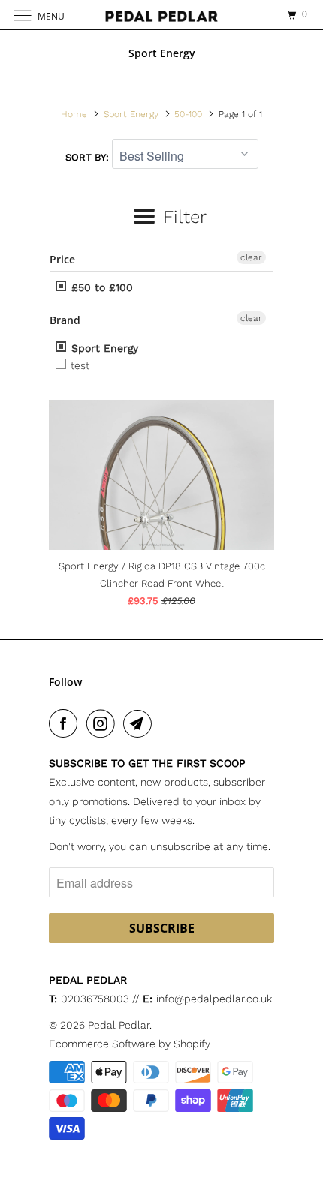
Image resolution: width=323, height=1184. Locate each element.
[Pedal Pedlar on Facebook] (66, 723)
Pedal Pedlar (118, 1025)
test (78, 365)
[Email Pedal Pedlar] (140, 723)
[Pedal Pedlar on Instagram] (103, 723)
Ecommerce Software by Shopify (129, 1044)
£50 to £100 (100, 287)
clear (251, 257)
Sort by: (88, 157)
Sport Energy (103, 348)
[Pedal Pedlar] (162, 14)
